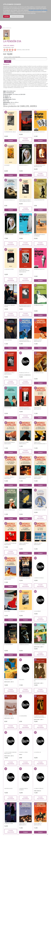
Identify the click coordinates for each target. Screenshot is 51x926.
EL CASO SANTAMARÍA (8, 644)
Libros (3, 27)
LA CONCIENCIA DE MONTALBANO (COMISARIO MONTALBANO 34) (24, 270)
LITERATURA (8, 27)
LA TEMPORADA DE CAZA (38, 372)
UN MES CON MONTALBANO (9, 509)
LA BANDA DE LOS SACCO (24, 644)
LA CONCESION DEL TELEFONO (40, 509)
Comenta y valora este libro (23, 49)
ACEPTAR (6, 16)
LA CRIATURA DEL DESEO (9, 269)
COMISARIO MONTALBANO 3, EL (25, 131)
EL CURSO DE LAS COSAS (38, 305)
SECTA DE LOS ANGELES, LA (9, 199)
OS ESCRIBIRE (6, 165)
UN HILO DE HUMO (7, 407)
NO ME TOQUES (7, 611)
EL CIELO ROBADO (37, 611)
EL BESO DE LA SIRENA (23, 752)
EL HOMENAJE (22, 611)
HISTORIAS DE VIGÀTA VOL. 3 (24, 234)
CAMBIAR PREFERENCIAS (17, 16)
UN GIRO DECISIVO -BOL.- (9, 715)
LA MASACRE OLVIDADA (8, 234)
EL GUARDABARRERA (23, 715)
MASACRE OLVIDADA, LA (23, 165)
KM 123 (20, 509)
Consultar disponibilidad (25, 139)
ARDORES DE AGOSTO (8, 679)
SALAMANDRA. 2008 (8, 47)
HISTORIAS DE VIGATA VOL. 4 (39, 131)
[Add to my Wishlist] (5, 112)
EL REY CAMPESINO (8, 339)
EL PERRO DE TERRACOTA (38, 788)
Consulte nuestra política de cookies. (38, 10)
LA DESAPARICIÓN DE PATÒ (39, 199)
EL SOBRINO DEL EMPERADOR (24, 577)
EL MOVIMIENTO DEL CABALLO (10, 131)
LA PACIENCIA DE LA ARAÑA (39, 644)
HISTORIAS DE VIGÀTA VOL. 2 (39, 269)
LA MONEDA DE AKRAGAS (39, 577)
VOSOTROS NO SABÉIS (8, 788)
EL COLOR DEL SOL (37, 752)
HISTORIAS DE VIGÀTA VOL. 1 (24, 372)
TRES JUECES (21, 679)
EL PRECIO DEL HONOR (8, 823)
